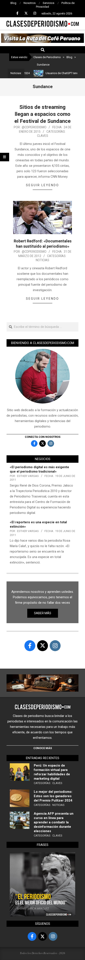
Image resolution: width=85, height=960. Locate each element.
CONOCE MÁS (42, 748)
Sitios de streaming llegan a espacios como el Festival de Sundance (42, 114)
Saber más (42, 613)
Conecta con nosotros (42, 436)
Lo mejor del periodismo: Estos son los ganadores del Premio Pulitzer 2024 (53, 796)
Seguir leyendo (42, 185)
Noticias (42, 260)
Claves (42, 135)
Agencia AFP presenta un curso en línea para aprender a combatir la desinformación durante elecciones (53, 822)
